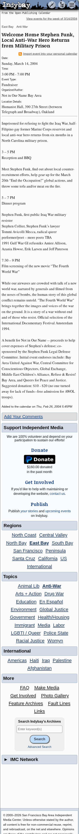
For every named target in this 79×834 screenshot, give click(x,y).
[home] (39, 5)
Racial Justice (30, 640)
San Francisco (28, 550)
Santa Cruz (23, 558)
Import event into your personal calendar (50, 53)
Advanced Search (39, 746)
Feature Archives (26, 703)
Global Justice (53, 609)
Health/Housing (53, 617)
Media (44, 625)
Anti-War (22, 26)
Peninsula (56, 550)
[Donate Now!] (39, 459)
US (63, 558)
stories (29, 511)
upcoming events (58, 511)
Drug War (54, 593)
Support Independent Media (33, 427)
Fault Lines (59, 703)
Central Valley (53, 535)
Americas (17, 660)
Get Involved (23, 695)
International (39, 566)
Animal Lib (28, 586)
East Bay (7, 26)
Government (22, 617)
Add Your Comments (23, 416)
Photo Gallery (55, 695)
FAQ (24, 687)
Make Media (46, 687)
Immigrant (25, 625)
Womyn (55, 640)
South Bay (62, 543)
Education (26, 601)
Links (39, 711)
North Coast (24, 535)
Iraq (46, 660)
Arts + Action (28, 593)
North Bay (16, 543)
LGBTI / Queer (26, 633)
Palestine (62, 660)
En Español (51, 601)
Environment (23, 609)
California (48, 558)
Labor (59, 625)
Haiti (34, 660)
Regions (12, 525)
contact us (57, 493)
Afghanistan (39, 668)
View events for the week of (51, 18)
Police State (56, 633)
